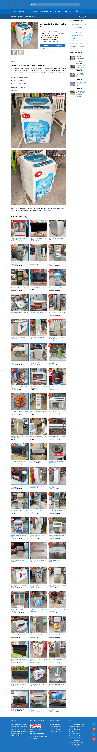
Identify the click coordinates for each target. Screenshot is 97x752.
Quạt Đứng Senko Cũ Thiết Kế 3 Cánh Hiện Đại (19, 387)
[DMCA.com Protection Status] (15, 735)
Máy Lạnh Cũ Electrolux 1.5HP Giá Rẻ (57, 411)
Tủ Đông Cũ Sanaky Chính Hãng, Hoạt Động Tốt (18, 586)
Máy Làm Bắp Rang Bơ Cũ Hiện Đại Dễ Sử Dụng (19, 239)
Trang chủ (13, 16)
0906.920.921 (77, 739)
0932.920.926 (77, 737)
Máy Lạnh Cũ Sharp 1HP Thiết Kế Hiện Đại (37, 709)
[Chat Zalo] (94, 734)
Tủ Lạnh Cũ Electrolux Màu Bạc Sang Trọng (57, 660)
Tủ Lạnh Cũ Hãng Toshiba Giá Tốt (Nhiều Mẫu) (56, 635)
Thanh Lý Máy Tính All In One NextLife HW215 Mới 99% (55, 709)
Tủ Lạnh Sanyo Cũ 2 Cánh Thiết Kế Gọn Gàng (38, 586)
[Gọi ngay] (94, 739)
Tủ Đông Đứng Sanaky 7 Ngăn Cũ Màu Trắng (56, 486)
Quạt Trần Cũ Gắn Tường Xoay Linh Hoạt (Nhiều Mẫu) (57, 462)
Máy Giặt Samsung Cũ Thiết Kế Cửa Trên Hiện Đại (38, 363)
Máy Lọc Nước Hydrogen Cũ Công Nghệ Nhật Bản (56, 288)
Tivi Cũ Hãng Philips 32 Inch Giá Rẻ (38, 287)
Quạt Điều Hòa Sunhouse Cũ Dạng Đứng (38, 412)
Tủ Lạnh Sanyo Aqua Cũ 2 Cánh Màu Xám (57, 263)
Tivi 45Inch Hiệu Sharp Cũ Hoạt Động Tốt (19, 660)
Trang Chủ (33, 11)
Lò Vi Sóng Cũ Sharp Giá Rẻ (36, 312)
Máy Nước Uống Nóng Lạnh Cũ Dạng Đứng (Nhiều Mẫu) (19, 437)
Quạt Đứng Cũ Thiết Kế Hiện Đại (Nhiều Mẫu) (56, 363)
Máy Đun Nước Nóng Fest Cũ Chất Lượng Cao (38, 437)
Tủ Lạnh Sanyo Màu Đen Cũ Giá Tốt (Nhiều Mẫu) (19, 288)
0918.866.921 (77, 735)
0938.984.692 (76, 733)
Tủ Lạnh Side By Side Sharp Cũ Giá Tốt (57, 313)
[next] (35, 35)
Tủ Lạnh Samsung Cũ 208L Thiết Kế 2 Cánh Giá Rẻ (57, 586)
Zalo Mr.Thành (46, 45)
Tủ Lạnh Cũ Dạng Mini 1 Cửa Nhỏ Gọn (57, 238)
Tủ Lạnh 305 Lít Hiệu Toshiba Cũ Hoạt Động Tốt (38, 635)
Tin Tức (75, 11)
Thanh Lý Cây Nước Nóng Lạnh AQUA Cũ (19, 511)
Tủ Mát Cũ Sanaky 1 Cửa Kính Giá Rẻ (38, 263)
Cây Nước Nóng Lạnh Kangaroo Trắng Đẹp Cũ (37, 536)
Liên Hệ (60, 11)
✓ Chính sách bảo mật (55, 731)
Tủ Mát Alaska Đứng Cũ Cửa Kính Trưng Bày (37, 511)
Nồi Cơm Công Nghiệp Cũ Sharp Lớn (19, 312)
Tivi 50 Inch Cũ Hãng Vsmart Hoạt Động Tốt (19, 685)
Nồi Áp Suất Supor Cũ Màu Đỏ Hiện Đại (57, 387)
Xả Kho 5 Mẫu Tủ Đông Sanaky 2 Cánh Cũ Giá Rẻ (18, 338)
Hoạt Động (67, 11)
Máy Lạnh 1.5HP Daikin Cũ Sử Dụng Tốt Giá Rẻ (57, 536)
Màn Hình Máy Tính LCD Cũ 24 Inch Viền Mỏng (38, 239)
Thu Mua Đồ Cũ (43, 11)
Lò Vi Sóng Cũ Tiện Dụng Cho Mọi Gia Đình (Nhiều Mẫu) (38, 387)
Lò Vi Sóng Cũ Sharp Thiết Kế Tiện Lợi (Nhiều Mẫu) (19, 635)
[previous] (13, 35)
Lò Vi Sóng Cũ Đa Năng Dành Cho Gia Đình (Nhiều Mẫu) (19, 486)
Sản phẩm (20, 16)
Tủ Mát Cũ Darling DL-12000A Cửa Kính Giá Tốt (19, 610)
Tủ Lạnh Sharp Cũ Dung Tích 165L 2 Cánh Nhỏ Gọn (19, 263)
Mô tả (13, 61)
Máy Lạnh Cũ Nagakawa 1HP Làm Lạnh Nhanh (56, 561)
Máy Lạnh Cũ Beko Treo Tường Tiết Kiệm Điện (38, 561)
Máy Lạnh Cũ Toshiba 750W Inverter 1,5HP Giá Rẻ (57, 437)
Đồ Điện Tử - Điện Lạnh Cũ (29, 16)
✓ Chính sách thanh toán (55, 730)
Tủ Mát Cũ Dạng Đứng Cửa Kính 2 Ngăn (37, 338)
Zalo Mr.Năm (59, 45)
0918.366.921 (78, 731)
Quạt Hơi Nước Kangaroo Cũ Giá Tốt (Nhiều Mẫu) (38, 660)
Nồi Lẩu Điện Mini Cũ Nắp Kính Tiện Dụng (57, 685)
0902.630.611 (77, 730)
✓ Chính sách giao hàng (55, 728)
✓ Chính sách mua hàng (55, 726)
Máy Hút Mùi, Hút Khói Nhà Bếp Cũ (38, 461)
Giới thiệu (52, 11)
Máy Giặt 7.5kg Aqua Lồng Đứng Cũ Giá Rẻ (19, 536)
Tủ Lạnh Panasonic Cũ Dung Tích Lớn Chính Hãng (19, 561)
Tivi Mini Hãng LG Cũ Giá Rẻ (17, 709)
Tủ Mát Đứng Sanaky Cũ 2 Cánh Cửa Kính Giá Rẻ (57, 511)
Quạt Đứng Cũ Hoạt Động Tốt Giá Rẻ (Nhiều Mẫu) (57, 610)
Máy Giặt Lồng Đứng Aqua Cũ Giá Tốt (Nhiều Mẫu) (38, 610)
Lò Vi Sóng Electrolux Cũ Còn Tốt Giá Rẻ (19, 462)
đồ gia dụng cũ (47, 210)
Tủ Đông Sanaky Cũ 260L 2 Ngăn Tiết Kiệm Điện (38, 685)
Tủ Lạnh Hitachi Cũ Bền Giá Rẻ (37, 486)
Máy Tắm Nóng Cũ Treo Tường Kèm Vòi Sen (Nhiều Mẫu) (57, 338)
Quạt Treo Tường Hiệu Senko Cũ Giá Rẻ (19, 412)
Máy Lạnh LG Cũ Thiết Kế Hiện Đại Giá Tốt (19, 363)
